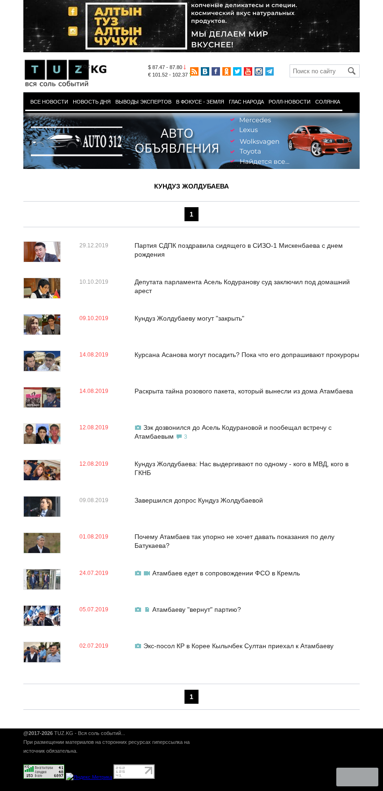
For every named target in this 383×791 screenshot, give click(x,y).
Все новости (49, 102)
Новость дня (92, 102)
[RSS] (194, 71)
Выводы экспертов (143, 102)
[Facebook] (216, 71)
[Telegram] (269, 71)
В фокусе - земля (200, 102)
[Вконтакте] (205, 71)
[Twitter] (237, 71)
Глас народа (246, 102)
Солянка (327, 102)
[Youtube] (248, 71)
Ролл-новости (290, 102)
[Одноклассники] (226, 71)
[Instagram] (259, 71)
